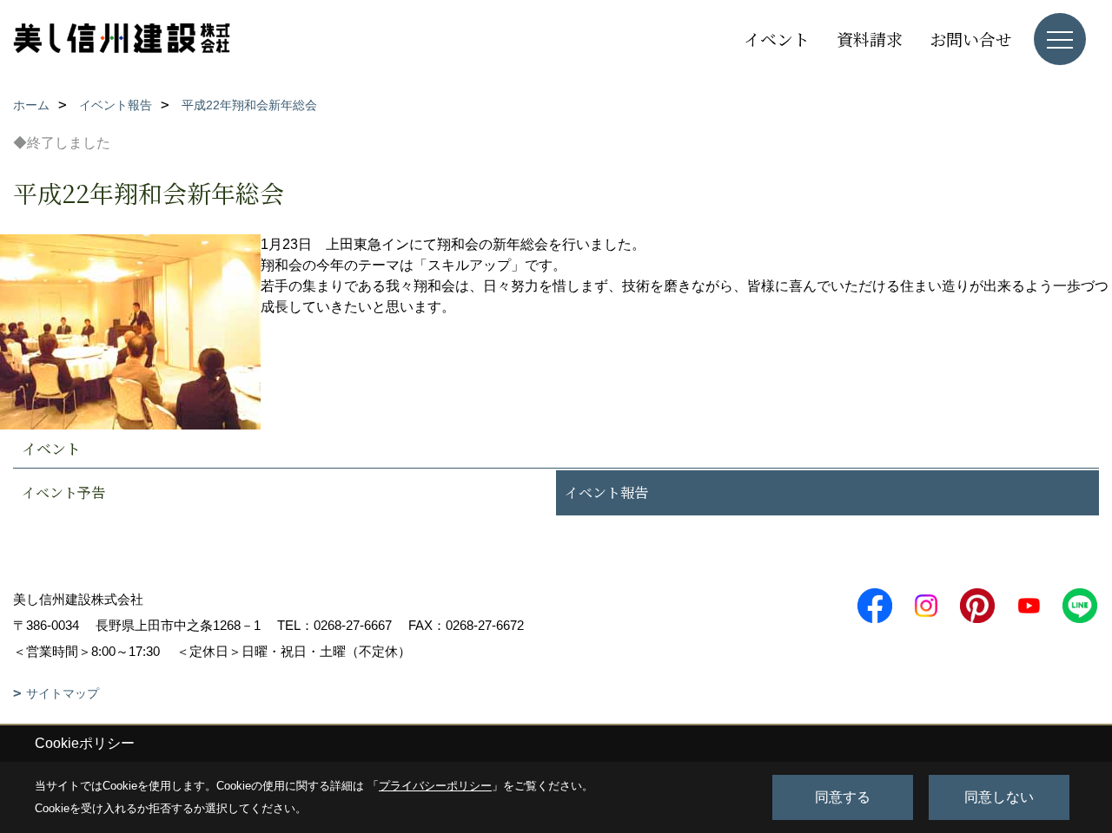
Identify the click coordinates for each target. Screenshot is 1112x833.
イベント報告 (606, 492)
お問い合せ (971, 38)
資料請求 (870, 38)
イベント (777, 38)
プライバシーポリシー (435, 785)
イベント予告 (63, 492)
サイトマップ (62, 693)
